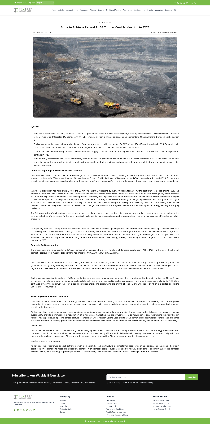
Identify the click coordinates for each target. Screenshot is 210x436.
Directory (168, 10)
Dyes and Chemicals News (117, 415)
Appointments (72, 10)
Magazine (159, 10)
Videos (93, 10)
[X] (178, 3)
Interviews (84, 10)
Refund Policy (112, 406)
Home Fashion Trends (162, 409)
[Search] (175, 10)
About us (63, 400)
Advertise (64, 406)
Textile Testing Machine (116, 412)
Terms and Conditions (115, 409)
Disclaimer (110, 400)
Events (150, 10)
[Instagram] (181, 3)
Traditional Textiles (113, 10)
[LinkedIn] (184, 3)
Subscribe (192, 377)
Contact (63, 403)
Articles (61, 10)
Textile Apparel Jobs (161, 403)
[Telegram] (190, 3)
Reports (101, 10)
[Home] (23, 10)
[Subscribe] (195, 3)
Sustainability (139, 10)
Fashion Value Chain (161, 400)
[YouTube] (187, 3)
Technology (127, 10)
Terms (135, 382)
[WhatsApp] (192, 3)
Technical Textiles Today (162, 406)
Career (63, 412)
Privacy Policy (147, 382)
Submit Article (66, 409)
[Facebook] (175, 3)
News (54, 10)
